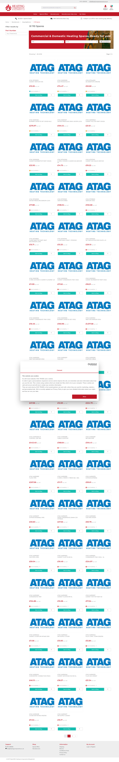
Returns (62, 748)
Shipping (62, 746)
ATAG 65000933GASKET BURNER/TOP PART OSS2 (96, 279)
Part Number (10, 30)
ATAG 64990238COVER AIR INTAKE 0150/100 (37, 714)
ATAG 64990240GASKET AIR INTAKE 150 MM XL (66, 675)
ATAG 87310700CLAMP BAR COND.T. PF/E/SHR (67, 239)
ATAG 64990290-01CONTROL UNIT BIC (35, 437)
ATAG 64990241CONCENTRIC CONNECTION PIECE (39, 675)
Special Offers (36, 746)
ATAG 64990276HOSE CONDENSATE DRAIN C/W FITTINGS (67, 517)
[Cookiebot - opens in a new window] (89, 364)
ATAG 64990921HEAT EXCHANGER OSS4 (93, 318)
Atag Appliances (26, 22)
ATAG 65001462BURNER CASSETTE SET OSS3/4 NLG (40, 120)
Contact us (62, 754)
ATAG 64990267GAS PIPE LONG (34, 556)
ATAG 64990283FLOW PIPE (34, 477)
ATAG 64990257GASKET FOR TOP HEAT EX (94, 596)
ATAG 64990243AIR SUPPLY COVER (63, 635)
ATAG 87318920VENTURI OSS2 (90, 199)
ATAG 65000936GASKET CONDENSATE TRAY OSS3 (68, 279)
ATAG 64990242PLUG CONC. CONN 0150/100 (94, 635)
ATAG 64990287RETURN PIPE (90, 437)
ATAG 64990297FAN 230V (62, 358)
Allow (84, 396)
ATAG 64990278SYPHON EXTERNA (91, 477)
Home (7, 22)
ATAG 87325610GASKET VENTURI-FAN (36, 81)
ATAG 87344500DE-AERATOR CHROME (93, 81)
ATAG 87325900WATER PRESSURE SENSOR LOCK (39, 199)
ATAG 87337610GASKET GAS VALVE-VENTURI (95, 160)
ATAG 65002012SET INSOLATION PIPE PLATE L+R (96, 239)
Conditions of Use (64, 750)
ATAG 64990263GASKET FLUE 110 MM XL (64, 556)
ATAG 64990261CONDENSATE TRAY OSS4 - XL (95, 556)
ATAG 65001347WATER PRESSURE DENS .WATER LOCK (69, 120)
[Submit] (75, 7)
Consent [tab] (59, 370)
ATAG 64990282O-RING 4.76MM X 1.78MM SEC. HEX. (68, 477)
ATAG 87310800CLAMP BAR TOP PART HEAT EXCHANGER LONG (38, 240)
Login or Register (91, 746)
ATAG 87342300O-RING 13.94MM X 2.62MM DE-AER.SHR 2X (69, 161)
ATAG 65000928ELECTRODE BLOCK (63, 81)
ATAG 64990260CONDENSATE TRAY (35, 596)
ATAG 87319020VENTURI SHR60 (62, 199)
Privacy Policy (63, 752)
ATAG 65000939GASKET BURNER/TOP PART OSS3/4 (40, 160)
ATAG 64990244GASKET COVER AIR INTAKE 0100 (39, 635)
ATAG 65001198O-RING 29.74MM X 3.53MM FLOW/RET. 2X (42, 279)
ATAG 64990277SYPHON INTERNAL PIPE (36, 516)
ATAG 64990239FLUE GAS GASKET (91, 675)
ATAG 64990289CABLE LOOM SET (62, 437)
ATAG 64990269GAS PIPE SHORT (91, 516)
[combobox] (59, 7)
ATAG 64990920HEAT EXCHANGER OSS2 (36, 358)
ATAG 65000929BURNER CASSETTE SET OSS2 (66, 318)
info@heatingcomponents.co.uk (98, 1)
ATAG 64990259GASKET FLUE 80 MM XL (64, 596)
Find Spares (105, 41)
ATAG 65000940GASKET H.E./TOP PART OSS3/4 (95, 120)
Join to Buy (38, 95)
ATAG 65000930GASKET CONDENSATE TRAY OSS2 (39, 318)
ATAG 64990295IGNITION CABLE (91, 358)
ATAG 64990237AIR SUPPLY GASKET (63, 714)
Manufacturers (15, 22)
